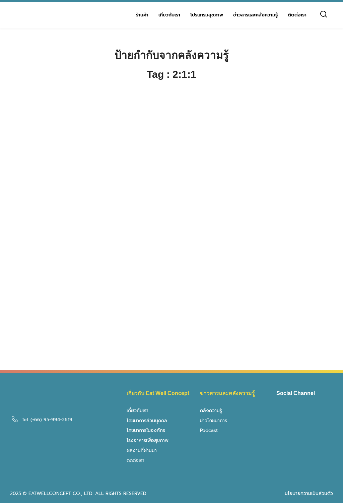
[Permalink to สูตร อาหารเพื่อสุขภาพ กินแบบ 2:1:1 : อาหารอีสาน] (171, 295)
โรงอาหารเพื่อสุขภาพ (147, 440)
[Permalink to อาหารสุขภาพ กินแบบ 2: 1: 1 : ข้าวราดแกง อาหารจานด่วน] (60, 169)
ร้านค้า (142, 14)
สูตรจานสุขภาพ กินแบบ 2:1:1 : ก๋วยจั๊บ (281, 216)
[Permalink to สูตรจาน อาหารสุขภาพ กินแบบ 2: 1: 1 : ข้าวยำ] (171, 169)
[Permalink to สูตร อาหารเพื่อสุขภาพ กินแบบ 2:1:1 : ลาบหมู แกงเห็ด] (60, 295)
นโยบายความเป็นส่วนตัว (309, 493)
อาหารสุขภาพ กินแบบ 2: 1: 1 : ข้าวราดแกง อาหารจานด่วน (59, 220)
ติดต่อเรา (297, 14)
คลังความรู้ (211, 410)
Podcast (209, 430)
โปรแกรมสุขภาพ (206, 14)
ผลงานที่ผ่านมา (142, 450)
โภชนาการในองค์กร (146, 430)
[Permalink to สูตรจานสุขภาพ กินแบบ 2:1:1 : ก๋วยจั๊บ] (282, 169)
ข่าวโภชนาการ (213, 420)
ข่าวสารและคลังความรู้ (255, 14)
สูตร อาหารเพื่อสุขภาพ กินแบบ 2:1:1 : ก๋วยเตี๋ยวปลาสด (280, 346)
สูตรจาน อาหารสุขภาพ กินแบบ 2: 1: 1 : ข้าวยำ (170, 220)
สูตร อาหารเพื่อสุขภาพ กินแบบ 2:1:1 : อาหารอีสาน (168, 346)
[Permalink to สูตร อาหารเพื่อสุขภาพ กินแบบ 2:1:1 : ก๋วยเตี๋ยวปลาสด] (282, 295)
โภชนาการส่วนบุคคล (147, 420)
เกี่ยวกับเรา (169, 14)
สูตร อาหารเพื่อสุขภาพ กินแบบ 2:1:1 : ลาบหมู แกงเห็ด (58, 346)
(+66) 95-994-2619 (51, 419)
